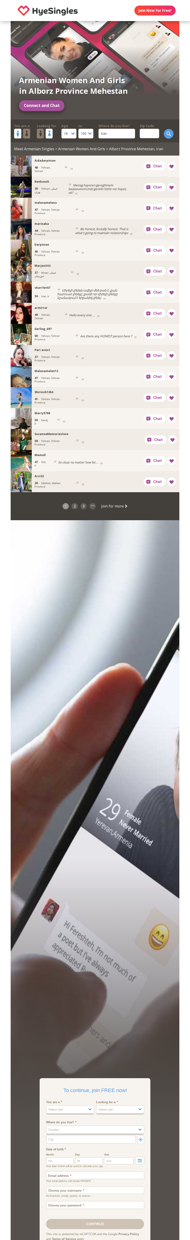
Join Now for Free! (155, 10)
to (80, 126)
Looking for (46, 126)
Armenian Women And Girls (81, 148)
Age (64, 126)
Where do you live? (114, 126)
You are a (22, 126)
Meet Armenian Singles (34, 148)
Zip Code (147, 126)
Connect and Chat (42, 105)
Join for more (113, 506)
